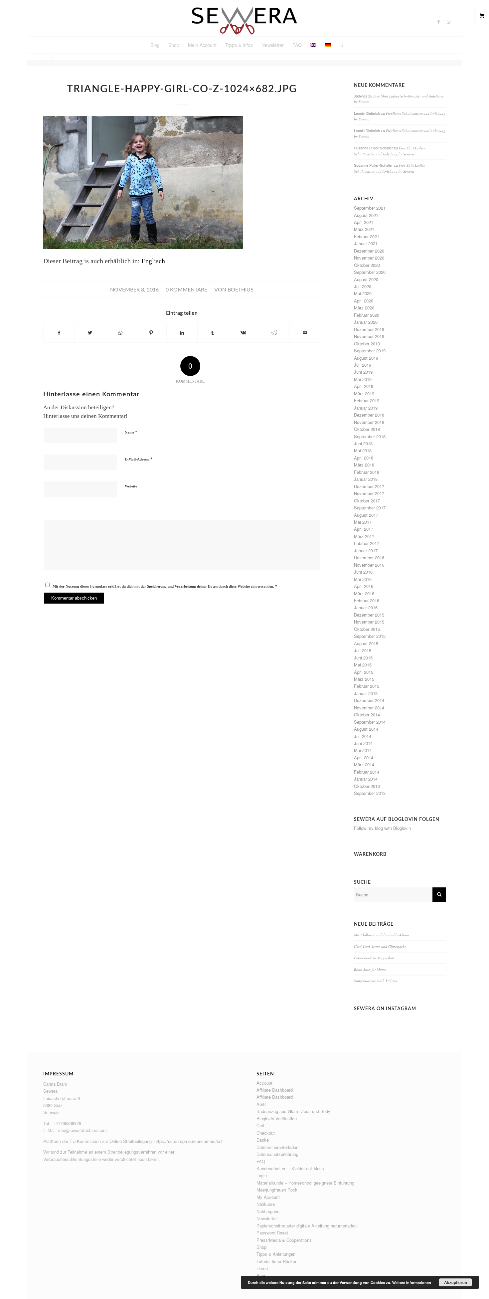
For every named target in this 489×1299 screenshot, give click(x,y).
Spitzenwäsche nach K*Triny (376, 980)
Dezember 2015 (369, 615)
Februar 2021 (366, 236)
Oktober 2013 (367, 786)
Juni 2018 (363, 443)
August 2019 (366, 358)
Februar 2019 (366, 400)
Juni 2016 (363, 572)
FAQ (260, 1161)
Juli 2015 (362, 650)
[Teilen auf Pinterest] (151, 332)
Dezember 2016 (369, 557)
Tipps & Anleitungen (275, 1254)
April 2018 (363, 458)
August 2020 (366, 279)
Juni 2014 (363, 743)
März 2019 (364, 393)
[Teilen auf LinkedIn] (182, 332)
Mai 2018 (363, 450)
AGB (261, 1104)
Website (131, 486)
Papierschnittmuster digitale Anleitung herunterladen (306, 1225)
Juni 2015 (363, 657)
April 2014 (363, 757)
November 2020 (369, 258)
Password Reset (272, 1232)
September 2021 (370, 208)
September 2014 (370, 722)
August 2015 (366, 643)
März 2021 (364, 229)
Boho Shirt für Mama (370, 969)
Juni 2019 (363, 372)
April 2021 (363, 222)
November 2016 (369, 565)
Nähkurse (265, 1204)
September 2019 (370, 350)
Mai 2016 (363, 579)
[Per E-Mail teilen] (305, 332)
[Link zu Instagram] (449, 22)
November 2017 (369, 493)
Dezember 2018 (369, 415)
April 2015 (363, 672)
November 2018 (369, 422)
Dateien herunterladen (277, 1147)
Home (262, 1268)
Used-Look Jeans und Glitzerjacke (380, 946)
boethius (240, 289)
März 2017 (364, 536)
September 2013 (370, 793)
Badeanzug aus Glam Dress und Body (293, 1111)
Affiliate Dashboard (274, 1090)
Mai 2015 (363, 664)
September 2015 (370, 636)
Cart (260, 1125)
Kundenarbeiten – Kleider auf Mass (290, 1168)
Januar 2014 (366, 779)
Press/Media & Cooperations (284, 1240)
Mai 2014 (363, 750)
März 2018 (364, 465)
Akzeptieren (455, 1282)
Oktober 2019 (367, 343)
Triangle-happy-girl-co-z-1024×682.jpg (182, 89)
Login (261, 1175)
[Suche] (339, 45)
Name (131, 432)
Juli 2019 (362, 365)
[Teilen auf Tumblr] (213, 332)
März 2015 (364, 679)
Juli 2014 (362, 736)
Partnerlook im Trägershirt (374, 957)
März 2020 (364, 307)
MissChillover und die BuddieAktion (381, 934)
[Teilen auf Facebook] (59, 332)
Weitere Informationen (411, 1282)
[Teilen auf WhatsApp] (120, 332)
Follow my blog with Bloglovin (382, 828)
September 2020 (370, 272)
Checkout (265, 1133)
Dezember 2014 (369, 700)
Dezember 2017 (369, 486)
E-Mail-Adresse (139, 459)
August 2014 (366, 729)
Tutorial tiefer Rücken (276, 1261)
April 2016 (363, 586)
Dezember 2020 (369, 251)
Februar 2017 (366, 543)
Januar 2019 (366, 408)
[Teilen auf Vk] (243, 332)
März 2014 (364, 764)
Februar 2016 (366, 600)
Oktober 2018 (367, 429)
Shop (261, 1247)
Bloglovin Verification (276, 1118)
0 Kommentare (186, 289)
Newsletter (266, 1218)
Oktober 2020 (367, 265)
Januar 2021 (366, 243)
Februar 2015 (366, 686)
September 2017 (370, 507)
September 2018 (370, 436)
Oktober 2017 (367, 500)
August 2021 (366, 215)
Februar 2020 (366, 315)
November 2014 (369, 707)
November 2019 (369, 336)
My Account (268, 1197)
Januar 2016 (366, 607)
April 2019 (363, 386)
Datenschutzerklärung (277, 1154)
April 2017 (363, 529)
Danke (262, 1140)
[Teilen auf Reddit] (274, 332)
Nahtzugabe (267, 1211)
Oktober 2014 (367, 714)
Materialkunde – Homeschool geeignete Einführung (305, 1183)
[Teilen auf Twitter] (90, 332)
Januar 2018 (366, 479)
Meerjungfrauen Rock (276, 1190)
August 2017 (366, 515)
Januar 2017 (366, 550)
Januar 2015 (366, 693)
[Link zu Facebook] (439, 22)
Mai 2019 (363, 379)
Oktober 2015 (367, 629)
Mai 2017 (363, 522)
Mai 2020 (363, 293)
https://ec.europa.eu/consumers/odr (188, 1141)
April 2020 (363, 300)
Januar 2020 (366, 322)
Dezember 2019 (369, 329)
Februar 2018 (366, 472)
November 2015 (369, 622)
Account (264, 1083)
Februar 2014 (366, 772)
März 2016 (364, 593)
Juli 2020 (362, 286)
